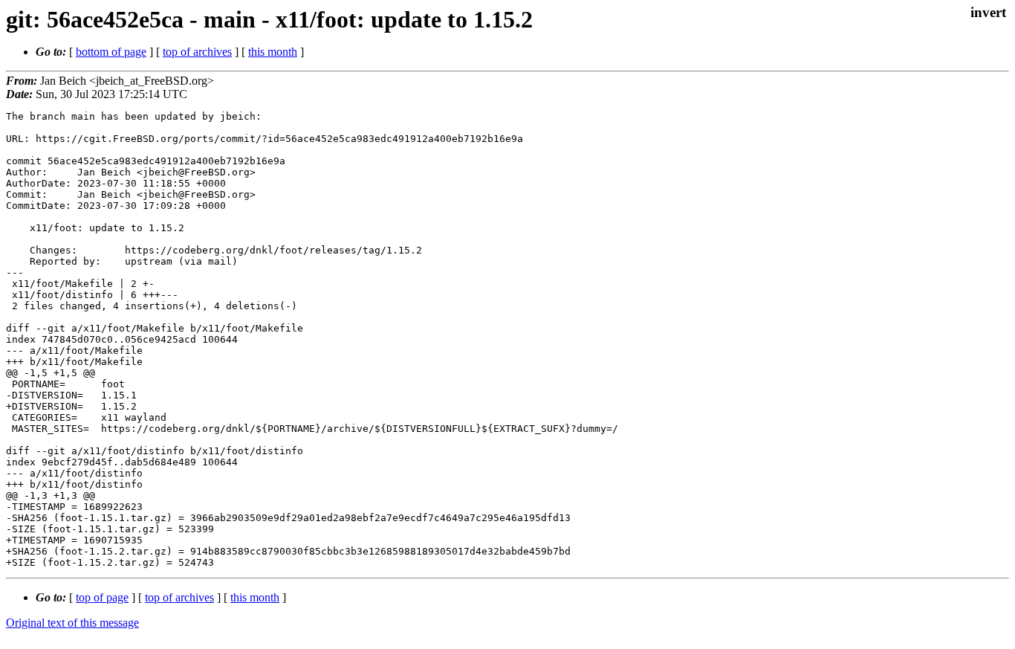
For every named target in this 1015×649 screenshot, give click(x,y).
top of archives (197, 51)
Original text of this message (72, 622)
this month (272, 51)
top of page (102, 597)
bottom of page (111, 51)
